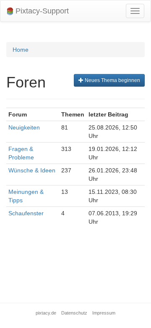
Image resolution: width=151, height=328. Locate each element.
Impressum (103, 312)
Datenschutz (74, 312)
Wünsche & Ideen (31, 170)
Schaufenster (26, 213)
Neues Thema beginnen (111, 80)
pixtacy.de (46, 312)
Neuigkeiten (24, 127)
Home (21, 49)
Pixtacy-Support (41, 11)
